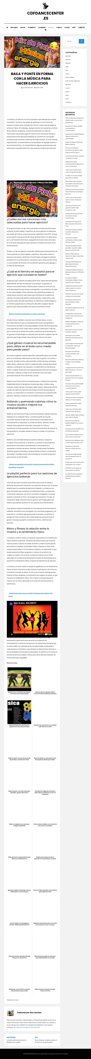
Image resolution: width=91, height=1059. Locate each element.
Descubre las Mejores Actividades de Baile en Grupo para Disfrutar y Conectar (73, 280)
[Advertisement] (32, 104)
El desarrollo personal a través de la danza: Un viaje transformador (74, 216)
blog (66, 70)
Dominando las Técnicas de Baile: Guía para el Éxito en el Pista (73, 224)
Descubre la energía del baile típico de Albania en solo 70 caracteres (73, 456)
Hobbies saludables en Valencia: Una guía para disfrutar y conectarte (74, 324)
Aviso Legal (40, 1054)
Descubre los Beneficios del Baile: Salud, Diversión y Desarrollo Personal (73, 264)
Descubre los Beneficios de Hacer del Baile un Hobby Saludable (73, 302)
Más (74, 27)
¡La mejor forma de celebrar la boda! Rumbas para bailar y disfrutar (73, 476)
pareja (67, 91)
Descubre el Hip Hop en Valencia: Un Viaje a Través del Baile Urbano (74, 362)
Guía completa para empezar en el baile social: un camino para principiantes (74, 120)
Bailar (22, 27)
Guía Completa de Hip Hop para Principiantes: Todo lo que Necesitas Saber (74, 346)
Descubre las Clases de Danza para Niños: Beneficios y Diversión (73, 232)
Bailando (14, 27)
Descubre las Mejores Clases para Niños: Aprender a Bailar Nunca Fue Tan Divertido (73, 248)
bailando (67, 63)
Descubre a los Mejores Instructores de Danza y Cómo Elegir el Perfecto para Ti (74, 150)
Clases (67, 27)
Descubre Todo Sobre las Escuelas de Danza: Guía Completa (72, 354)
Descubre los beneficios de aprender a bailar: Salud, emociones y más (73, 208)
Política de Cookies (49, 1054)
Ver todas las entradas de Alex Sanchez (27, 1027)
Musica (51, 27)
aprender (68, 56)
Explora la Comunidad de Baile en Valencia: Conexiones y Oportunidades (74, 136)
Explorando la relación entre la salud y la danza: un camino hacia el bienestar (74, 288)
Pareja (59, 27)
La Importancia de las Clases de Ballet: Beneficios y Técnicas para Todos (74, 370)
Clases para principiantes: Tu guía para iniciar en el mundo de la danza (74, 378)
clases (67, 74)
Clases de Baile (69, 77)
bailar (67, 66)
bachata (67, 59)
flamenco (68, 84)
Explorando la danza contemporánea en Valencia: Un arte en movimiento (74, 164)
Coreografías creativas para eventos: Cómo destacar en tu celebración (74, 316)
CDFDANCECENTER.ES (45, 15)
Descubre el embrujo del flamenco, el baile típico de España (73, 448)
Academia (42, 27)
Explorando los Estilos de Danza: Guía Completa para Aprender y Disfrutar (74, 192)
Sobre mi (81, 27)
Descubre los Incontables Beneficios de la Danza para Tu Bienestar (74, 338)
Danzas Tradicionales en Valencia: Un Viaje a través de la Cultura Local (74, 256)
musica (16, 1000)
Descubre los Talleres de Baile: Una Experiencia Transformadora (73, 128)
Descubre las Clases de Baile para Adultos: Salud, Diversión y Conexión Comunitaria (74, 184)
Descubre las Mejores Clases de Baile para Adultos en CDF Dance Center (74, 272)
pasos (67, 95)
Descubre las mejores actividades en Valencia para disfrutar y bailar (73, 240)
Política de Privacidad (61, 1054)
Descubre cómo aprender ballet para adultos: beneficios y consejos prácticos (74, 386)
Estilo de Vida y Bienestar (72, 81)
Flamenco (32, 27)
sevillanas (68, 102)
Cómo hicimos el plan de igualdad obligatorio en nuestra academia (74, 423)
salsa (66, 99)
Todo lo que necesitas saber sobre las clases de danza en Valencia (73, 200)
